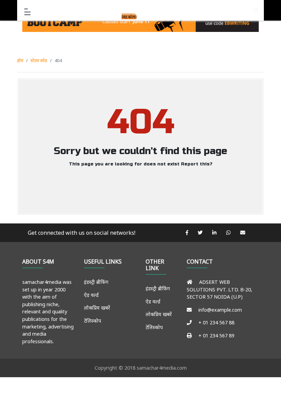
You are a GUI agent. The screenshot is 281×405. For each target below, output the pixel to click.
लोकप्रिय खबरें (97, 307)
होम (20, 60)
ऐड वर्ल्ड (91, 295)
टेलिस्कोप (92, 320)
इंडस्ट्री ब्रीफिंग (96, 282)
